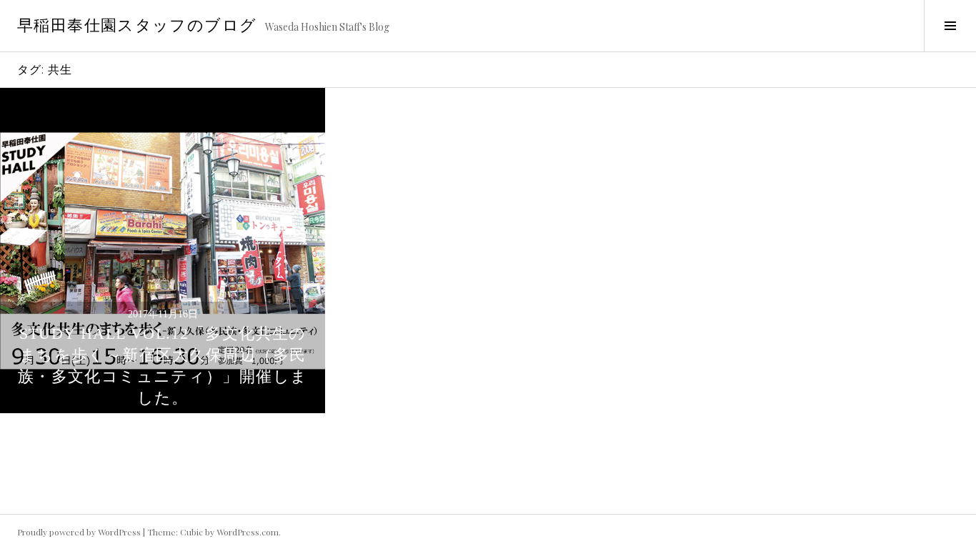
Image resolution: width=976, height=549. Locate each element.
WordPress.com (247, 532)
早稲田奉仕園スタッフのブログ (137, 25)
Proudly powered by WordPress (79, 532)
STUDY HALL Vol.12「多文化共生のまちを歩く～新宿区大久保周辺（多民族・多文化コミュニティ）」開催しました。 (162, 366)
